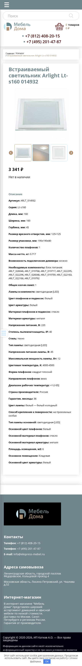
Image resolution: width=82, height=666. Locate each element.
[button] (11, 153)
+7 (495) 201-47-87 (44, 42)
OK (47, 661)
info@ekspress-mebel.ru (29, 554)
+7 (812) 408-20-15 (42, 36)
